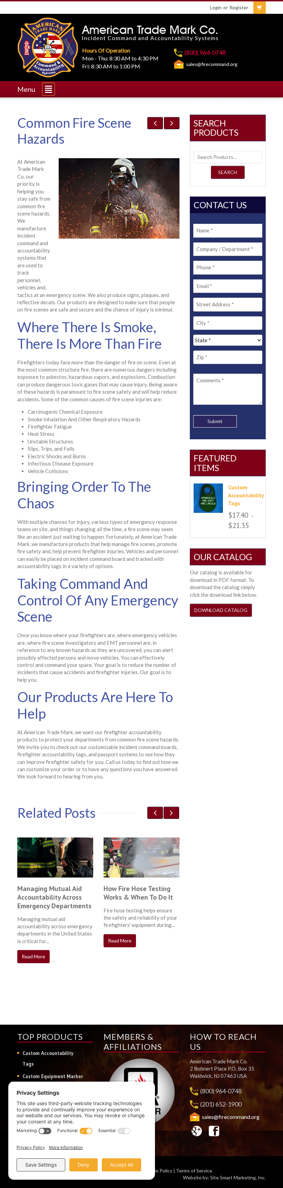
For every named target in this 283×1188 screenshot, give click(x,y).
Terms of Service (194, 1170)
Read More (33, 956)
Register (239, 7)
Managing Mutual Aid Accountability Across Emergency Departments (54, 897)
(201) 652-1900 (221, 1104)
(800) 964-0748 (205, 52)
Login (216, 7)
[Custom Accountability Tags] (208, 498)
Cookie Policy (157, 1170)
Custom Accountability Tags (48, 1058)
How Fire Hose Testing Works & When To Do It (138, 893)
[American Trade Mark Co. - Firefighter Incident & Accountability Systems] (48, 46)
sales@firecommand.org (211, 64)
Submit (215, 421)
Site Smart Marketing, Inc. (238, 1177)
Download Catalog (220, 610)
